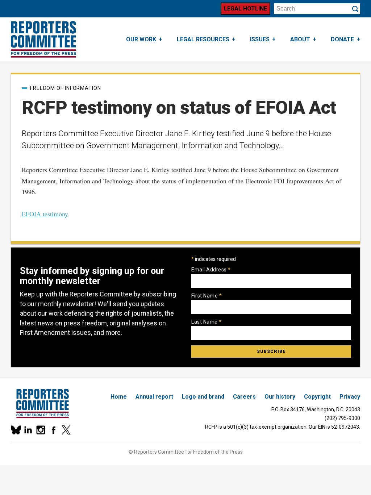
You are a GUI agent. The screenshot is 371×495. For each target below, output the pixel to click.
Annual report (154, 396)
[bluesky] (15, 429)
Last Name (206, 321)
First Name (206, 295)
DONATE (342, 39)
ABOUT (300, 39)
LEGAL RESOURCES (203, 39)
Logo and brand (203, 396)
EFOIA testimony (45, 213)
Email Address (211, 269)
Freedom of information (65, 88)
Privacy (349, 396)
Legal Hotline (245, 8)
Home (119, 396)
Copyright (317, 396)
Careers (244, 396)
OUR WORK (141, 39)
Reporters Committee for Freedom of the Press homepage (43, 39)
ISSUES (260, 39)
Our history (279, 396)
